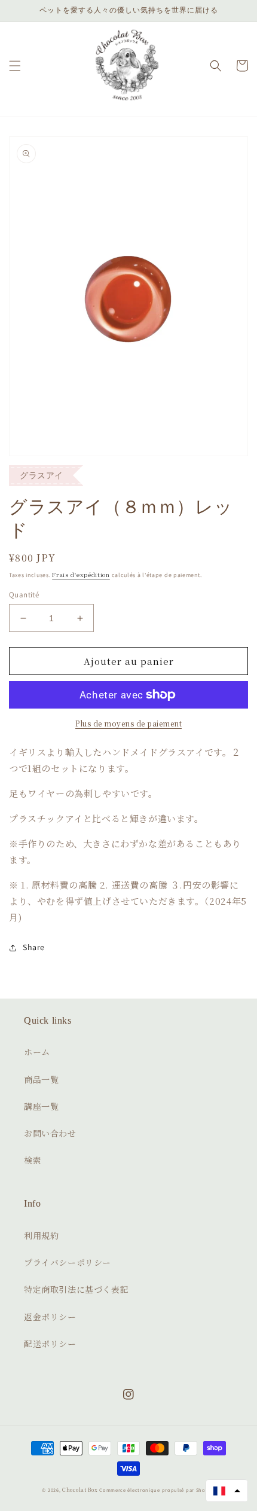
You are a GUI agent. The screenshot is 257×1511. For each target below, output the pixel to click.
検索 (32, 1160)
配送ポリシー (50, 1344)
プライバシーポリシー (67, 1262)
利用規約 (41, 1235)
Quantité (24, 595)
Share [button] (34, 947)
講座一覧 (41, 1106)
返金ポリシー (50, 1317)
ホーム (37, 1052)
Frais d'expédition (81, 574)
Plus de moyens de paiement (128, 723)
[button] (15, 66)
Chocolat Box (79, 1489)
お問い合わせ (50, 1133)
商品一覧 (41, 1079)
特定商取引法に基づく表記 (76, 1289)
